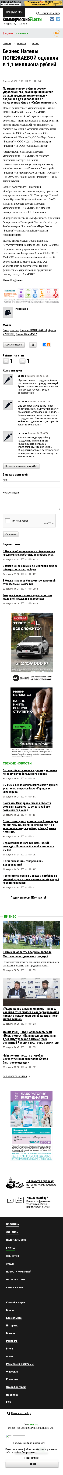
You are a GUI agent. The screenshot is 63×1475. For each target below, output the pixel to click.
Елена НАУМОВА (26, 334)
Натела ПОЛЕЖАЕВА (33, 330)
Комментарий (11, 492)
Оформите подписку (40, 1181)
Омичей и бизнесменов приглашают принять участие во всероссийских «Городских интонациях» (30, 788)
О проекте (12, 1371)
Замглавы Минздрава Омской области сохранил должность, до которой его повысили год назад (27, 806)
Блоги (9, 1348)
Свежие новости (17, 763)
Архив (9, 1356)
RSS (8, 1402)
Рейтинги (12, 1341)
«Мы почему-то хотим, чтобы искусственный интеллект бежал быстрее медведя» (25, 1059)
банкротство (11, 330)
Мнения (10, 1333)
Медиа (10, 1310)
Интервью (12, 1325)
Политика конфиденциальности (29, 1443)
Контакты (12, 1379)
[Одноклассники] (48, 344)
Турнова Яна (21, 308)
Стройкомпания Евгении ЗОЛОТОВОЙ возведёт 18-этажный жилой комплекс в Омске (28, 846)
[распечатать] (32, 347)
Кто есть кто (14, 1317)
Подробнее (28, 1452)
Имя (5, 479)
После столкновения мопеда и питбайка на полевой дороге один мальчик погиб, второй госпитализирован (31, 879)
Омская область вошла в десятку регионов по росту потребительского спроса (30, 772)
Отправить (10, 534)
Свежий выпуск (15, 1302)
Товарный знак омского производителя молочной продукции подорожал (27, 597)
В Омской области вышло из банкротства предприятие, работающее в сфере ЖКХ (29, 553)
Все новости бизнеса (15, 1076)
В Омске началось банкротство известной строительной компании (29, 582)
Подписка (12, 1394)
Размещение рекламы (20, 1364)
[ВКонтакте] (44, 344)
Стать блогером (16, 1387)
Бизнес (10, 916)
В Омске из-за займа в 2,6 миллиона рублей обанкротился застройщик (30, 567)
